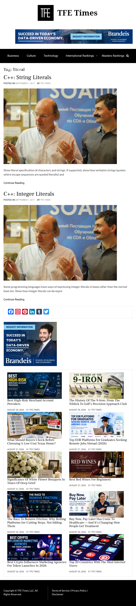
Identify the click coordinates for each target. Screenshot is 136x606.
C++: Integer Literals (29, 194)
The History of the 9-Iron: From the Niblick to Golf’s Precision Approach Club (98, 402)
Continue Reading (14, 183)
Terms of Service (61, 590)
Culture (31, 55)
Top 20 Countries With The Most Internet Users (97, 564)
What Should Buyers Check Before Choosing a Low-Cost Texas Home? (31, 441)
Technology (51, 55)
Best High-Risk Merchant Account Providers (30, 402)
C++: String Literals (27, 77)
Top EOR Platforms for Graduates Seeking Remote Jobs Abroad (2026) (98, 441)
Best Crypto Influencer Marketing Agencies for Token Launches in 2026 (36, 564)
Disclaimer (57, 594)
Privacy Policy (79, 590)
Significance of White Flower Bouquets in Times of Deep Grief (36, 481)
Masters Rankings (113, 55)
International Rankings (80, 55)
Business (13, 55)
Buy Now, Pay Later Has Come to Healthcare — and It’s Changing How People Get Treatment (94, 523)
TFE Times (45, 83)
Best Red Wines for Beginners (90, 480)
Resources (14, 69)
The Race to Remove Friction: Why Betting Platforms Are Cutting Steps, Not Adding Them (36, 523)
